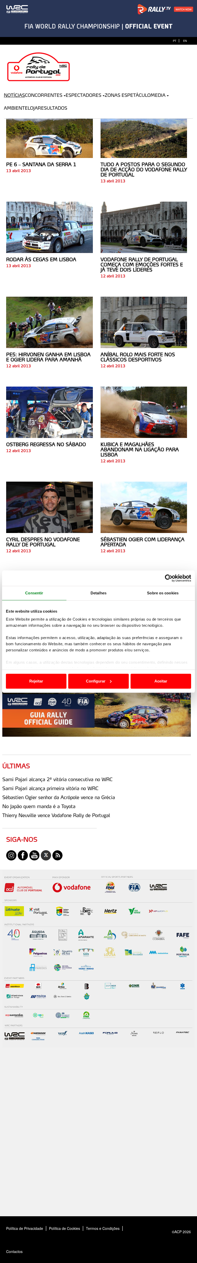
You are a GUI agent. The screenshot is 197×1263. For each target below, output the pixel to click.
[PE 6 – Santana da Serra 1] (49, 132)
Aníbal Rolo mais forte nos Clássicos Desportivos (138, 357)
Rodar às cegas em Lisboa (41, 259)
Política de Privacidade (24, 1228)
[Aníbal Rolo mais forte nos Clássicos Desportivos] (144, 322)
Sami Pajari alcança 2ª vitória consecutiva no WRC (57, 779)
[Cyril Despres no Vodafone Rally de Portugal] (49, 507)
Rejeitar (36, 681)
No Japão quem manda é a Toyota (38, 806)
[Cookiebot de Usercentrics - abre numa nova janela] (168, 578)
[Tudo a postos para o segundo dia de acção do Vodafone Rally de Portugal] (144, 132)
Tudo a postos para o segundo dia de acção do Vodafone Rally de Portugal (144, 169)
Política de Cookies (64, 1228)
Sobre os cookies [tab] (163, 593)
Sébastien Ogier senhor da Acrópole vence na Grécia (58, 797)
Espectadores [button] (83, 95)
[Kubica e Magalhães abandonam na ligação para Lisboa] (144, 412)
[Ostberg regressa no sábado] (49, 412)
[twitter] (46, 854)
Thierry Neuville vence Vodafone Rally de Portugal (56, 815)
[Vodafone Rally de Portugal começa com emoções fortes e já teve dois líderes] (144, 227)
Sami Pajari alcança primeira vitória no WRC (50, 788)
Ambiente (16, 108)
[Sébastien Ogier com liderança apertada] (144, 507)
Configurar (95, 681)
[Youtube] (34, 854)
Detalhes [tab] (98, 593)
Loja (33, 108)
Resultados (52, 108)
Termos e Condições (103, 1228)
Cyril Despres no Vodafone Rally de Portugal (43, 542)
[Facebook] (23, 854)
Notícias (14, 95)
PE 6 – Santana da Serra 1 (41, 164)
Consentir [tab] (34, 593)
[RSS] (57, 854)
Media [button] (158, 95)
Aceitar (160, 681)
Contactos (19, 1251)
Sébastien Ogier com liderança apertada (142, 542)
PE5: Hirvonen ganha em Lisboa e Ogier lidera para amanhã (48, 357)
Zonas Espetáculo (128, 95)
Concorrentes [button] (43, 95)
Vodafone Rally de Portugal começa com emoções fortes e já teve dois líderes (142, 265)
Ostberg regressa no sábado (46, 444)
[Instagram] (11, 854)
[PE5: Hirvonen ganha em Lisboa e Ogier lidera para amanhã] (49, 322)
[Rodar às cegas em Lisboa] (49, 227)
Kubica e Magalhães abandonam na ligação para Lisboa (140, 449)
